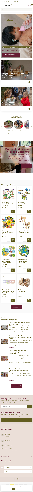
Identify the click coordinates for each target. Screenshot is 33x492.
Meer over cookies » (25, 489)
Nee (18, 489)
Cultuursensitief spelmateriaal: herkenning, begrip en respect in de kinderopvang (20, 352)
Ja (14, 489)
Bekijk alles (15, 307)
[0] (31, 5)
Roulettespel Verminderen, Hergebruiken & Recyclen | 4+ (6, 262)
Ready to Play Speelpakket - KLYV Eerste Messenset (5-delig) (8, 292)
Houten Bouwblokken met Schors (24, 290)
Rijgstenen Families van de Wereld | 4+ (23, 231)
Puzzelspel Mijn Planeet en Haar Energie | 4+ (22, 261)
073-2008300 (8, 440)
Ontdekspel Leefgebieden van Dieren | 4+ (23, 204)
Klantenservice (16, 420)
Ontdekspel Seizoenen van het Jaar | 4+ (7, 232)
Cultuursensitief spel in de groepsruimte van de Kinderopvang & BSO (20, 337)
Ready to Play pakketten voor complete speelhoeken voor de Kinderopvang (18, 370)
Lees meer (11, 333)
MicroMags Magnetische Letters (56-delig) (8, 204)
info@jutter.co (8, 445)
